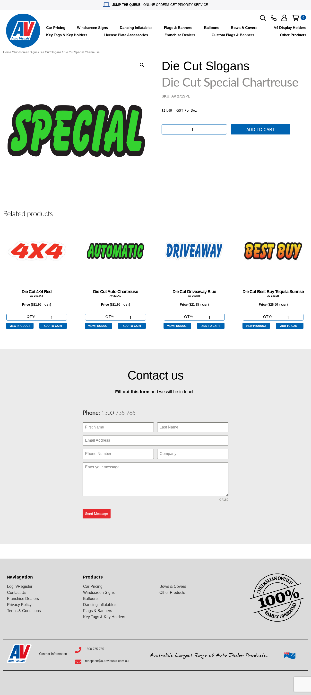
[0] (295, 18)
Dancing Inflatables (136, 28)
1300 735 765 (118, 413)
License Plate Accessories (126, 35)
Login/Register (19, 586)
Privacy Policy (19, 605)
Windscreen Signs (92, 28)
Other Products (293, 35)
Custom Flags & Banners (233, 35)
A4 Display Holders (290, 28)
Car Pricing (55, 28)
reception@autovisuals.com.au (107, 661)
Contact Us (16, 592)
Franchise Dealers (179, 35)
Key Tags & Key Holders (66, 35)
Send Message (96, 514)
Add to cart (260, 129)
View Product (19, 325)
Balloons (211, 28)
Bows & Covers (244, 28)
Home (7, 52)
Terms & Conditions (24, 611)
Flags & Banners (178, 28)
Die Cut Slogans (50, 52)
